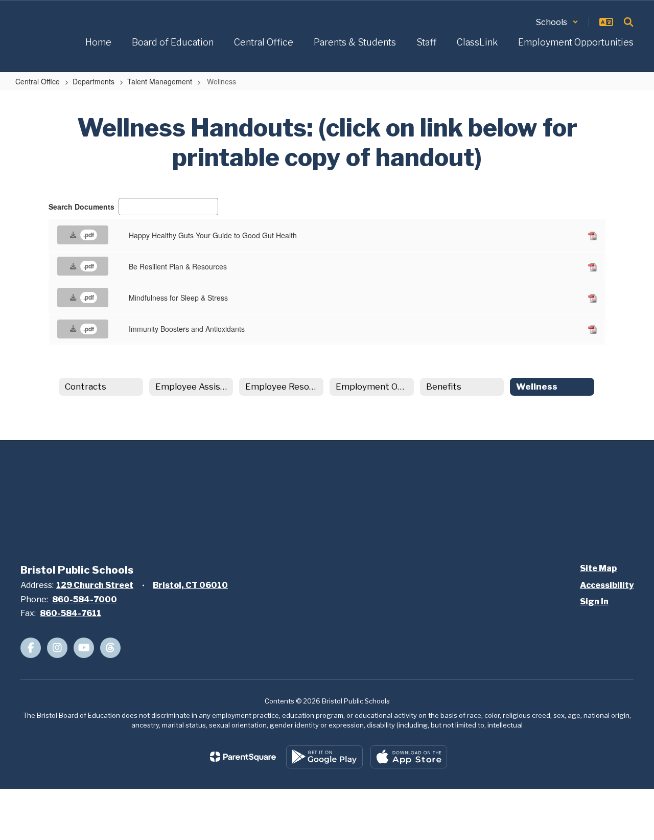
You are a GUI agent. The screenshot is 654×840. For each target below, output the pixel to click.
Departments (93, 81)
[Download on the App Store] (408, 756)
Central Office (37, 81)
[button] (557, 22)
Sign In (594, 601)
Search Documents (81, 206)
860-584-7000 (84, 599)
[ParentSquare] (242, 756)
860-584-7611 (70, 613)
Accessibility (607, 585)
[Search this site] (628, 22)
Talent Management (159, 81)
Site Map (598, 568)
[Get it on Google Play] (324, 756)
